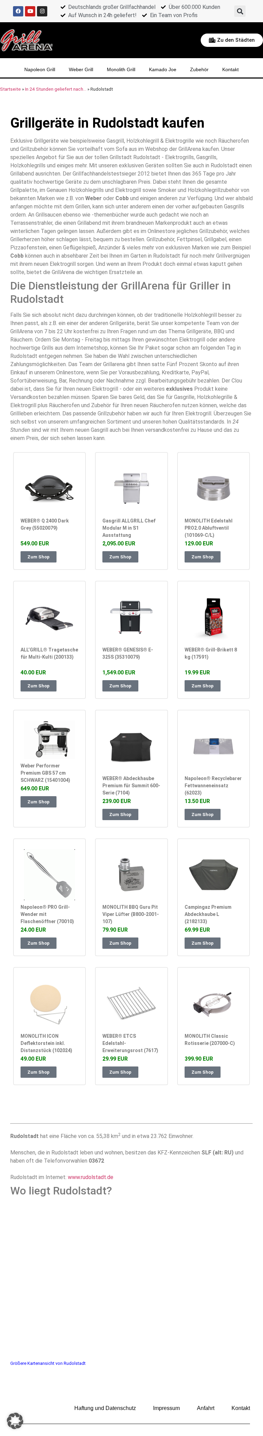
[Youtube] (30, 11)
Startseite (10, 89)
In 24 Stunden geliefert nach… (55, 89)
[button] (240, 11)
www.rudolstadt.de (90, 1177)
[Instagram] (42, 11)
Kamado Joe (162, 69)
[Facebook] (18, 11)
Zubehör (199, 69)
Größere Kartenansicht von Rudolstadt (48, 1363)
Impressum (166, 1408)
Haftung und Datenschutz (105, 1408)
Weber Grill (81, 69)
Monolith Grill (121, 69)
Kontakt (230, 69)
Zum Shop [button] (38, 556)
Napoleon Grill (39, 69)
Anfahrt (205, 1408)
